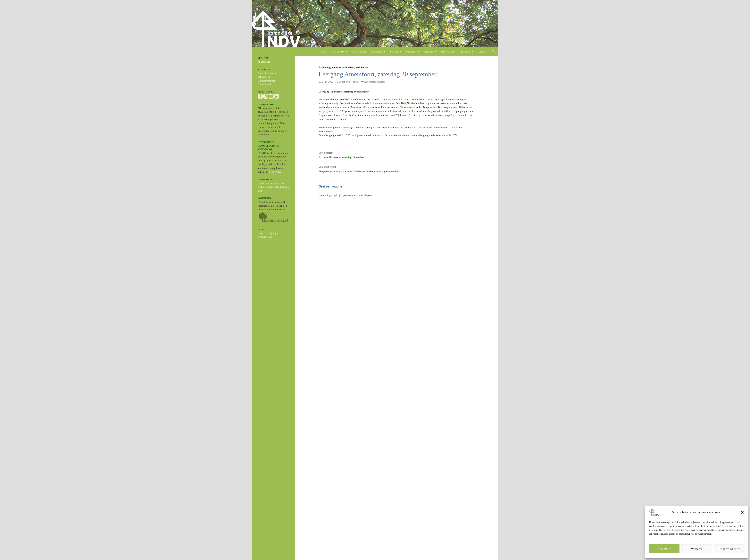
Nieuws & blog (359, 52)
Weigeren (697, 548)
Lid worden (465, 52)
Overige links (265, 236)
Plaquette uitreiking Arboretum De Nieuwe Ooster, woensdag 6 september (359, 169)
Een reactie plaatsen (374, 81)
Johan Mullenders (348, 81)
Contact (482, 52)
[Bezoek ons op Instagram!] (265, 95)
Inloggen (265, 61)
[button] (742, 512)
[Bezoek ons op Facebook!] (260, 95)
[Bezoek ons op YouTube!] (271, 95)
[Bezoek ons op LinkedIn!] (276, 95)
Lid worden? (264, 84)
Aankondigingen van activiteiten (336, 67)
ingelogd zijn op (336, 195)
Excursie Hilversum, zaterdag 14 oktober (341, 155)
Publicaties (411, 52)
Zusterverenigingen (268, 233)
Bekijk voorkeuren (729, 548)
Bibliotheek (446, 52)
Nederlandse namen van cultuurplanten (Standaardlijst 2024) (273, 187)
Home (323, 52)
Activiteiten (376, 52)
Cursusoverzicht (266, 80)
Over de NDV (337, 52)
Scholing (394, 52)
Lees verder (275, 171)
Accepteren (664, 548)
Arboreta (428, 52)
